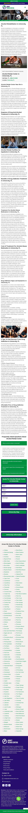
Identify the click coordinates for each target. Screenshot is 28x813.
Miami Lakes (19, 554)
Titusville (18, 696)
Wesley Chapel (20, 709)
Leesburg (6, 715)
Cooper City (7, 593)
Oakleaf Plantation (20, 576)
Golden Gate (7, 657)
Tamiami (18, 680)
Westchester (19, 718)
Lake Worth (7, 700)
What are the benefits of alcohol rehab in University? (12, 462)
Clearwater (6, 587)
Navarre (18, 558)
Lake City (6, 696)
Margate (6, 722)
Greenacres (7, 661)
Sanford (18, 650)
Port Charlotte (19, 628)
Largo (5, 709)
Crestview (6, 604)
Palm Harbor (19, 600)
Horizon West (7, 674)
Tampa (17, 683)
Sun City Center (20, 672)
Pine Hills (18, 615)
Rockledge (18, 643)
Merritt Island (7, 728)
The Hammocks (20, 691)
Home (2, 20)
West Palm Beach (20, 715)
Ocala (17, 578)
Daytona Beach (8, 613)
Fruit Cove (6, 652)
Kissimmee (6, 694)
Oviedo (18, 589)
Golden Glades (7, 659)
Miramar (18, 556)
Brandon (6, 574)
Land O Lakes (7, 707)
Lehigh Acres (7, 718)
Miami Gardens (19, 552)
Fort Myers (6, 646)
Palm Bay (18, 591)
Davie (5, 611)
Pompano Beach (20, 626)
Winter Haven (19, 724)
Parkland (18, 609)
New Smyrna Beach (21, 561)
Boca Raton (7, 565)
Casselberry (7, 582)
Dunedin (6, 626)
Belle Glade (7, 561)
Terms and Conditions (8, 769)
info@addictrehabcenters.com (11, 778)
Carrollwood (7, 580)
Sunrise (18, 674)
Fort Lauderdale (8, 643)
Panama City (19, 606)
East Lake (6, 628)
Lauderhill (6, 713)
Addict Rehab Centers (13, 811)
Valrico (17, 704)
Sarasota (18, 652)
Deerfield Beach (8, 615)
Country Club (7, 602)
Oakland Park (19, 574)
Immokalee (6, 676)
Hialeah (6, 667)
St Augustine (19, 665)
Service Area (6, 765)
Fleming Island (7, 641)
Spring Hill (18, 663)
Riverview (18, 639)
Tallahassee (19, 676)
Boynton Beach (7, 569)
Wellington (18, 707)
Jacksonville (7, 678)
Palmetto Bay (19, 604)
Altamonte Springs (8, 552)
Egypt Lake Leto (8, 633)
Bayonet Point (7, 558)
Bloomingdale (7, 563)
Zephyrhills (18, 731)
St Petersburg (19, 670)
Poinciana (18, 624)
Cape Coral (7, 578)
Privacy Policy (6, 767)
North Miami (19, 567)
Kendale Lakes (7, 683)
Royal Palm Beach (20, 646)
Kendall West (7, 687)
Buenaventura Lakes (9, 576)
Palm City (18, 596)
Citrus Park (6, 585)
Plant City (18, 619)
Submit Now (14, 504)
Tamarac (18, 678)
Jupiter (5, 680)
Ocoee (17, 580)
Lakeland (6, 702)
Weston (18, 720)
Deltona (6, 622)
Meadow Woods (8, 724)
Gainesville (7, 654)
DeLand (6, 617)
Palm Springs (19, 602)
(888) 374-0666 (14, 1)
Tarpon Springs (19, 685)
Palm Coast (19, 598)
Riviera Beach (19, 641)
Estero (5, 635)
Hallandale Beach (8, 665)
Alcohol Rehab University (13, 20)
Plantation (18, 622)
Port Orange (19, 630)
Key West (6, 689)
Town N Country (20, 698)
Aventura (6, 556)
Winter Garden (19, 722)
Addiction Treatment (8, 759)
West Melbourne (20, 713)
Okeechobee (19, 582)
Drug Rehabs (6, 763)
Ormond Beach (19, 587)
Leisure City (7, 720)
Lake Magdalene (8, 698)
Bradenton (6, 572)
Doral (5, 624)
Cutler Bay (6, 606)
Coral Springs (7, 598)
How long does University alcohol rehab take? (14, 473)
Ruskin (18, 648)
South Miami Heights (21, 661)
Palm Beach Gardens (21, 593)
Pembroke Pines (20, 611)
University (6, 20)
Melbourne (6, 726)
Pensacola (18, 613)
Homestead (7, 672)
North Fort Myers (20, 563)
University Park (19, 702)
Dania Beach (7, 609)
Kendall (6, 685)
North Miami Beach (20, 569)
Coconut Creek (7, 591)
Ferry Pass (6, 639)
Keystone (6, 691)
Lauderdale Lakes (8, 711)
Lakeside (6, 704)
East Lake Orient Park (9, 630)
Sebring (18, 657)
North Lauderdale (20, 565)
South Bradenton (20, 659)
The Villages (19, 694)
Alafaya (6, 550)
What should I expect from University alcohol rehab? (13, 468)
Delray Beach (7, 619)
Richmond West (20, 637)
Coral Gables (7, 596)
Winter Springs (19, 728)
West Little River (20, 711)
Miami (5, 731)
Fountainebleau (8, 650)
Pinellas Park (19, 617)
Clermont (6, 589)
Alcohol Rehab (7, 761)
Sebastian (18, 654)
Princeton (18, 635)
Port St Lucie (19, 633)
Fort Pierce (6, 648)
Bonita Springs (7, 567)
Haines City (7, 663)
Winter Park (19, 726)
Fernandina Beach (8, 637)
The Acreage (19, 689)
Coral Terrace (7, 600)
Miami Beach (19, 550)
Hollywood (6, 670)
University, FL (10, 80)
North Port (18, 572)
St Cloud (18, 667)
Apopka (6, 554)
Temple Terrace (20, 687)
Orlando (18, 585)
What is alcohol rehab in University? (11, 443)
